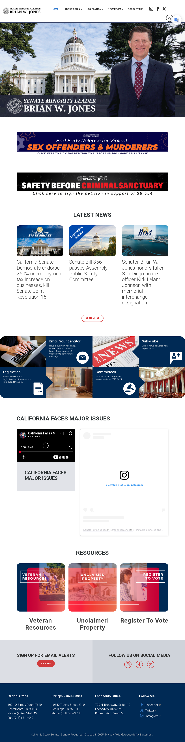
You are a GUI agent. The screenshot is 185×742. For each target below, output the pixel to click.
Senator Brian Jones (95, 529)
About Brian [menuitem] (72, 9)
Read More (92, 318)
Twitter (164, 9)
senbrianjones (122, 529)
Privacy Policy (113, 734)
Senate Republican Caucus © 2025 (82, 734)
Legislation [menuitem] (94, 9)
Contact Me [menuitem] (135, 9)
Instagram (151, 9)
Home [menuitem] (55, 9)
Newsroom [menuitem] (114, 9)
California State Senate (45, 734)
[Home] (22, 11)
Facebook (158, 9)
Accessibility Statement (137, 734)
